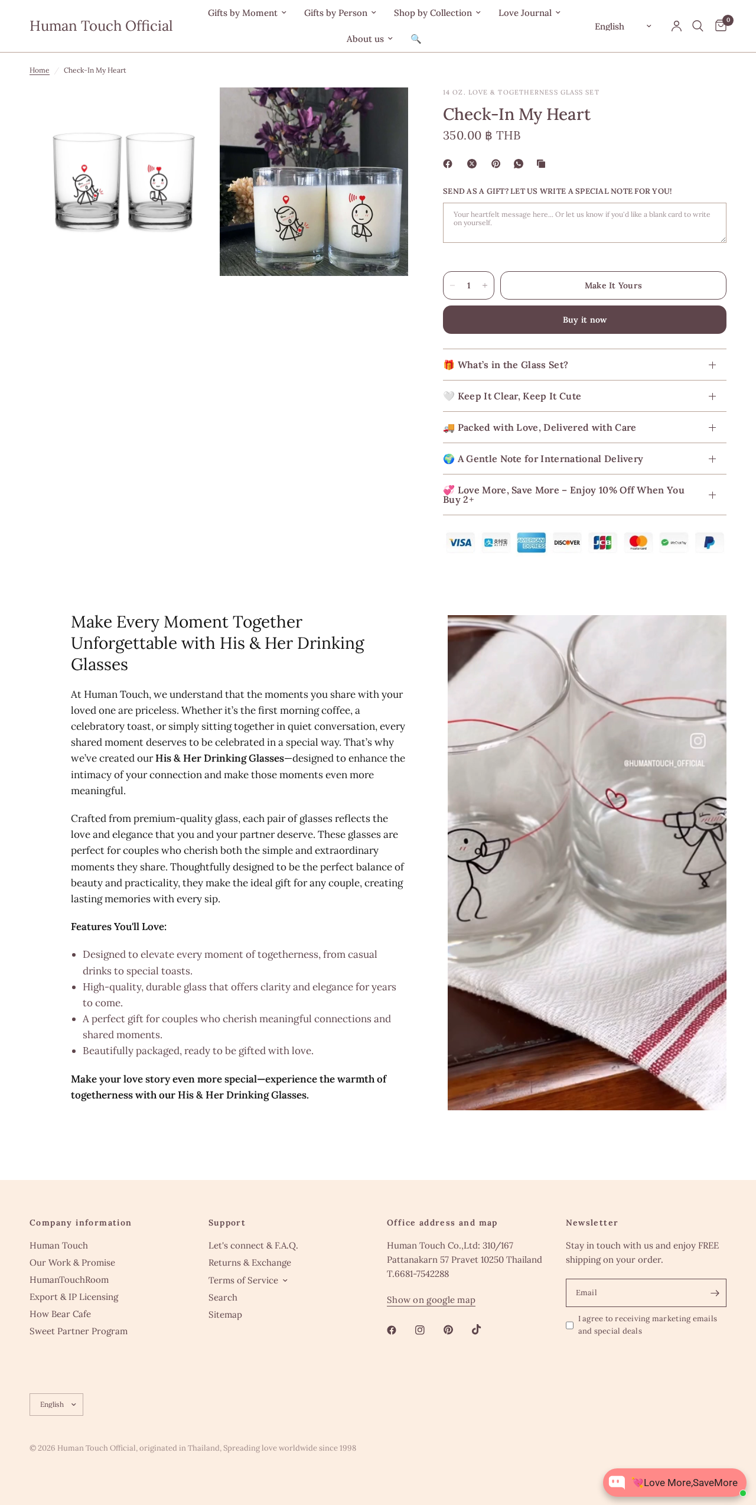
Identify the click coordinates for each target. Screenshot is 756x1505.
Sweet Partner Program (79, 1331)
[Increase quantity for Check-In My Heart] (485, 285)
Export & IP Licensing (74, 1296)
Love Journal (525, 12)
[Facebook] (450, 164)
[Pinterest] (498, 164)
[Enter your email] (714, 1293)
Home (40, 70)
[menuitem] (247, 13)
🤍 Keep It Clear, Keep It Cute (512, 396)
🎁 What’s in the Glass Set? (505, 364)
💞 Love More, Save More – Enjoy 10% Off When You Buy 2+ (564, 494)
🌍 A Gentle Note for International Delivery (543, 458)
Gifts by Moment (243, 12)
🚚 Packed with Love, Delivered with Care (539, 427)
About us (365, 38)
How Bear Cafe (60, 1313)
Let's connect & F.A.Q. (253, 1245)
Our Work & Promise (72, 1262)
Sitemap (225, 1314)
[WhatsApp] (521, 164)
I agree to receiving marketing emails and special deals (648, 1325)
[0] (717, 26)
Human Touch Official (101, 26)
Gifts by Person (335, 12)
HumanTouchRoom (69, 1279)
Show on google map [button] (431, 1300)
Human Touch (59, 1245)
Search (222, 1297)
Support (227, 1222)
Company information (81, 1222)
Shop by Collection (433, 12)
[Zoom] (193, 112)
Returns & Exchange (249, 1262)
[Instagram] (428, 1330)
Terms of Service (243, 1280)
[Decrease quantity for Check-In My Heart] (452, 285)
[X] (474, 164)
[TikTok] (485, 1330)
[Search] (697, 26)
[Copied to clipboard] (543, 164)
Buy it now (585, 319)
